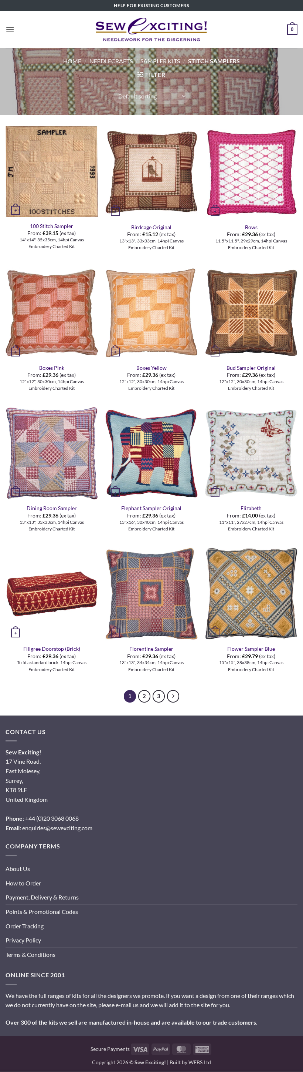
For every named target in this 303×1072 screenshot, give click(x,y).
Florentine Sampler (151, 649)
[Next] (173, 696)
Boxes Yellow (151, 368)
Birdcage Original (151, 227)
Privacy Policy (23, 940)
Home (72, 60)
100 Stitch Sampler (51, 226)
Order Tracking (25, 925)
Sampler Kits (160, 60)
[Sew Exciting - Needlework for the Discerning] (151, 29)
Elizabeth (251, 508)
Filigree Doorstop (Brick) (51, 649)
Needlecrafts (111, 60)
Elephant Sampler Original (151, 508)
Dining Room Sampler (52, 508)
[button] (10, 29)
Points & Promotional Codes (42, 911)
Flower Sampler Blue (251, 649)
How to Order (23, 883)
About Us (18, 868)
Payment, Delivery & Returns (42, 897)
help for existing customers (151, 5)
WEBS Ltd (199, 1062)
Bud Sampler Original (251, 368)
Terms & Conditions (30, 954)
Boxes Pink (51, 368)
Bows (251, 227)
